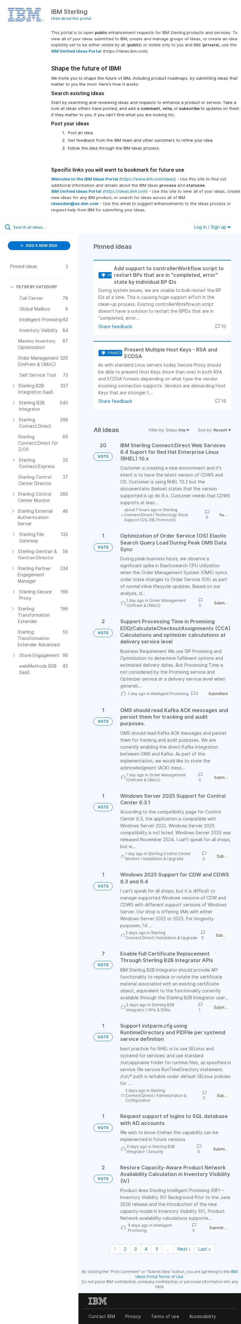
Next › (183, 1249)
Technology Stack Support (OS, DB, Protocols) (156, 517)
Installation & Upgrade (163, 858)
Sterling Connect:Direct (150, 512)
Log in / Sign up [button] (211, 227)
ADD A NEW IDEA (41, 245)
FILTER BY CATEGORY (36, 286)
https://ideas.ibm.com (125, 191)
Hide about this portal (71, 18)
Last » (204, 1249)
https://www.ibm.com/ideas (147, 178)
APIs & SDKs (159, 1009)
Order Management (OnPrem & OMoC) (156, 603)
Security (155, 1151)
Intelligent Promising (170, 693)
